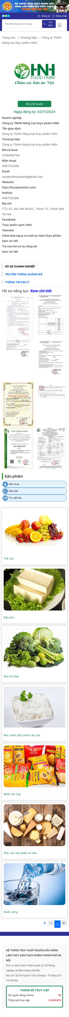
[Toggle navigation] (59, 25)
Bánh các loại (12, 794)
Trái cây (9, 558)
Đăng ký (46, 16)
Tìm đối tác (15, 497)
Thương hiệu (28, 37)
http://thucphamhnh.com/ (19, 187)
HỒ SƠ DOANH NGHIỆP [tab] (20, 266)
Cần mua (14, 484)
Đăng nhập (61, 16)
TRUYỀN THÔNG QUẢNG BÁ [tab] (23, 274)
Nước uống (11, 912)
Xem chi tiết (10, 241)
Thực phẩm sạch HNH (17, 225)
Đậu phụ (9, 617)
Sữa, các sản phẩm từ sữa (20, 853)
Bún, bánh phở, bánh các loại (22, 735)
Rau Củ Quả (11, 676)
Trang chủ (8, 37)
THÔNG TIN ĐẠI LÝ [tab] (17, 282)
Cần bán (13, 491)
